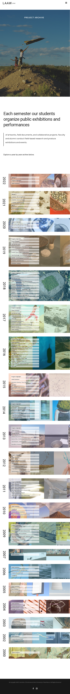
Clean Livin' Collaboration (17, 487)
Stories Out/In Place (16, 355)
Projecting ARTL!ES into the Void (19, 570)
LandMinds (14, 575)
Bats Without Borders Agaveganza (20, 295)
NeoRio (13, 292)
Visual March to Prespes (17, 468)
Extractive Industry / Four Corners (19, 382)
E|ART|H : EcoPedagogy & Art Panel (20, 258)
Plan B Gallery (14, 589)
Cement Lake (14, 463)
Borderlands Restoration (17, 249)
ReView (13, 350)
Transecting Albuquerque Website (19, 224)
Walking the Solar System (18, 387)
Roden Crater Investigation (18, 466)
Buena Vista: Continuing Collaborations (21, 439)
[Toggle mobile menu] (66, 3)
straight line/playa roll (17, 609)
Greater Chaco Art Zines (18, 284)
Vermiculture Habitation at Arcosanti (20, 495)
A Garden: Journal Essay (18, 202)
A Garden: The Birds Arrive (18, 287)
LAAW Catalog (14, 329)
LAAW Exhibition (16, 183)
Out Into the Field (15, 244)
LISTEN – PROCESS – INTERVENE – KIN (21, 289)
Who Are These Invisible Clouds (19, 298)
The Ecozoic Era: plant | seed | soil (19, 363)
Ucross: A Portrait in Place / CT (18, 361)
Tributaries (14, 353)
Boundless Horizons (16, 412)
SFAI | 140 (13, 318)
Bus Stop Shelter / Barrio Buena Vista (20, 490)
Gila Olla (13, 385)
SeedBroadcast (15, 433)
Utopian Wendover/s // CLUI (18, 460)
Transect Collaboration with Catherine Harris (22, 536)
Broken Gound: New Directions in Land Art (21, 324)
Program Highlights (16, 180)
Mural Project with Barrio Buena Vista (20, 530)
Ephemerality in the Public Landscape (20, 471)
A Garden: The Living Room (18, 197)
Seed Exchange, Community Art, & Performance (23, 255)
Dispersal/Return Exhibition (18, 539)
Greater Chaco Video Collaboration (20, 252)
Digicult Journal (15, 327)
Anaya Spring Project (16, 592)
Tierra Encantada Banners (18, 208)
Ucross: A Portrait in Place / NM (19, 358)
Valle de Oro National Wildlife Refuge (20, 409)
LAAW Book (14, 541)
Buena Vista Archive (16, 436)
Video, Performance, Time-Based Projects (21, 247)
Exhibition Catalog (16, 263)
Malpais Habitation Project (18, 492)
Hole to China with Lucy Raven (18, 533)
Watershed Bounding (16, 417)
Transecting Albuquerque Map (18, 227)
